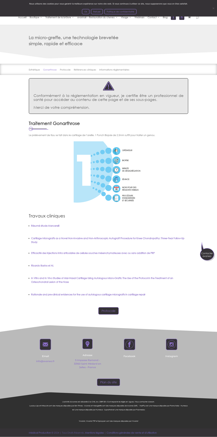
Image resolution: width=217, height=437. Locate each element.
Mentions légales (94, 432)
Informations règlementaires (114, 70)
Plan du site (108, 382)
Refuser (97, 11)
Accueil (22, 17)
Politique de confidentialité (120, 11)
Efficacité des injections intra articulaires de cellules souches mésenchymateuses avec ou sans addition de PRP (93, 252)
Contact (152, 17)
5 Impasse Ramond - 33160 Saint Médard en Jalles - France (87, 364)
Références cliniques (85, 70)
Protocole (65, 70)
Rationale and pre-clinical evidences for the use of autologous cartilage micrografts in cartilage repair (88, 294)
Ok (85, 11)
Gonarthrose (50, 70)
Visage (124, 17)
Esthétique (34, 70)
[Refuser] (213, 8)
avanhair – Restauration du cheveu (96, 17)
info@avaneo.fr (45, 361)
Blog (165, 17)
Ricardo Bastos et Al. (42, 265)
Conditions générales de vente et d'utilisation (132, 432)
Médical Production (40, 432)
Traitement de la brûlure (58, 17)
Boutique (34, 17)
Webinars (139, 17)
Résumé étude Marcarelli (45, 225)
